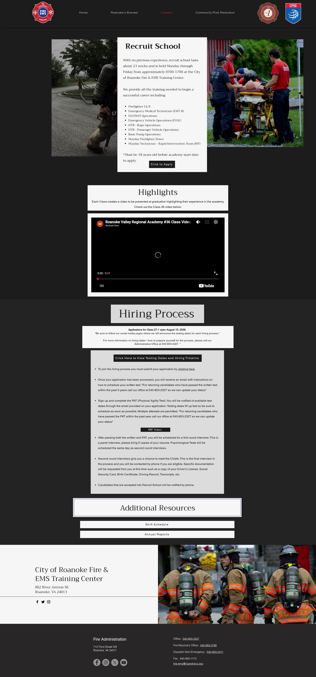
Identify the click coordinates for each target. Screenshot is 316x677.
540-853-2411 (215, 652)
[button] (112, 152)
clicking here (186, 369)
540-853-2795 (208, 645)
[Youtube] (123, 662)
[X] (114, 662)
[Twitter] (43, 602)
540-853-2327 (191, 638)
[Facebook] (37, 602)
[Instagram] (48, 602)
